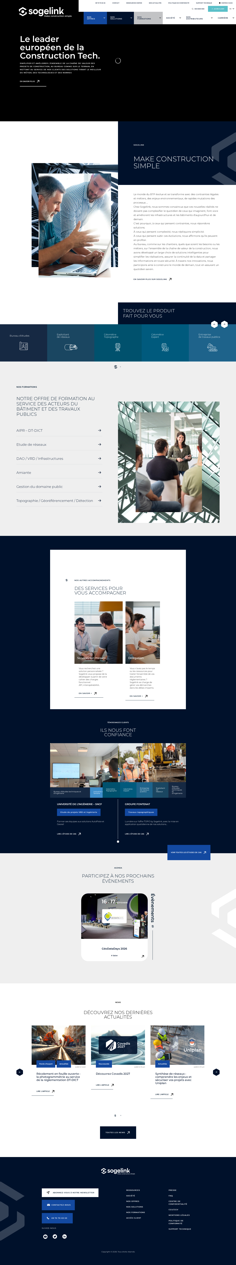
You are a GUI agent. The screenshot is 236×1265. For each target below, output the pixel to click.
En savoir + (85, 693)
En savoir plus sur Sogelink (150, 279)
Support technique (204, 3)
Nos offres (91, 18)
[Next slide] (224, 324)
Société (170, 18)
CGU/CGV (173, 1210)
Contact (115, 3)
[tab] (115, 367)
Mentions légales (179, 1215)
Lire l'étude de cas (66, 834)
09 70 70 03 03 (100, 3)
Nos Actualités (155, 3)
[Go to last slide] (214, 324)
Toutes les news (115, 1132)
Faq (171, 1196)
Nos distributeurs (194, 18)
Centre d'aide (227, 3)
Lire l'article (43, 1091)
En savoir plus (27, 81)
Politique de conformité (178, 3)
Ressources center (134, 3)
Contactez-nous (61, 1205)
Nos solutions (116, 18)
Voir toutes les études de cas (186, 852)
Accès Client (133, 1218)
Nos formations (144, 18)
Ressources (133, 1190)
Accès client (219, 9)
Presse (173, 1190)
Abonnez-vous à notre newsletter (73, 1193)
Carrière (223, 18)
